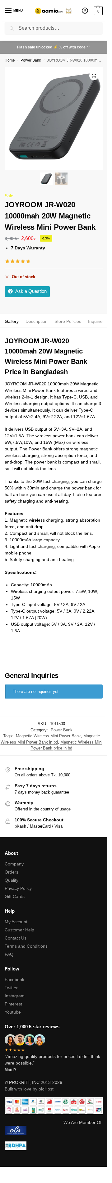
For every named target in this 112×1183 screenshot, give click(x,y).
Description (37, 321)
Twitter (11, 987)
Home (10, 60)
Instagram (15, 995)
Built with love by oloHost (29, 1088)
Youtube (13, 1012)
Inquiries (96, 321)
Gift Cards (15, 896)
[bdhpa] (54, 1145)
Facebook (14, 979)
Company (14, 863)
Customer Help (19, 929)
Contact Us (15, 937)
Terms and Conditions (26, 946)
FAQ (9, 954)
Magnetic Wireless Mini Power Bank (48, 736)
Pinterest (13, 1003)
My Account (16, 921)
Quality (11, 880)
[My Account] (85, 11)
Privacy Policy (18, 888)
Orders (11, 872)
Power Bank (31, 60)
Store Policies (67, 321)
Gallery (12, 321)
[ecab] (54, 1130)
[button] (97, 11)
